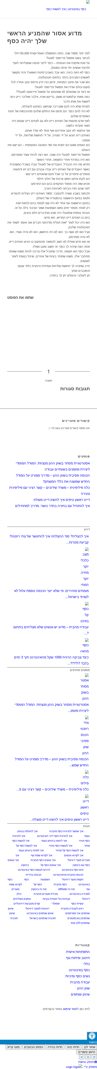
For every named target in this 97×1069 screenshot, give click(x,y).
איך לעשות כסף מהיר (60, 845)
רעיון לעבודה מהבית (72, 908)
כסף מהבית (60, 884)
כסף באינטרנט (79, 969)
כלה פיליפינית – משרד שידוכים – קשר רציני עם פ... (52, 789)
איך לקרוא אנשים (73, 855)
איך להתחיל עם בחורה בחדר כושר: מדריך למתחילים (52, 505)
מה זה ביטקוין (38, 889)
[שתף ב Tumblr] (89, 328)
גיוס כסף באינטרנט (72, 869)
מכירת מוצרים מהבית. (45, 893)
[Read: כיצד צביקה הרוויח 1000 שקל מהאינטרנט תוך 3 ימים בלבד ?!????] (85, 651)
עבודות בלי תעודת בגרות (56, 898)
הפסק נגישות (86, 1062)
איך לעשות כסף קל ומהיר (69, 850)
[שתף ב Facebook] (89, 302)
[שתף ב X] (89, 309)
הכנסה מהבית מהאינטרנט (68, 874)
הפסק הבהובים (33, 1047)
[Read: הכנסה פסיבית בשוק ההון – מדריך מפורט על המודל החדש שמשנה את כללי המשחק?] (85, 752)
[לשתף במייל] (89, 347)
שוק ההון (83, 988)
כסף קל (38, 884)
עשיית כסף (77, 903)
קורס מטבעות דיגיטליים (27, 903)
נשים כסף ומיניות (77, 975)
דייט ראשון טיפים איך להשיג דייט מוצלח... (59, 819)
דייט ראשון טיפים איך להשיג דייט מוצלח (62, 499)
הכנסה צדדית (34, 874)
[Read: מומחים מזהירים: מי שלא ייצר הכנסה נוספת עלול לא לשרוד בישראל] (85, 584)
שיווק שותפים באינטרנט (40, 913)
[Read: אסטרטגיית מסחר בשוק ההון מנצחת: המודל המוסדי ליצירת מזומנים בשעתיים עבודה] (85, 698)
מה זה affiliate (66, 889)
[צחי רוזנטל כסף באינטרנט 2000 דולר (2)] (57, 9)
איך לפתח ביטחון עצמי (31, 850)
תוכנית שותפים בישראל (43, 918)
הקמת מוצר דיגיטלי (72, 879)
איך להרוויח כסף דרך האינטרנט (54, 836)
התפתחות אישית (78, 951)
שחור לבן (89, 1047)
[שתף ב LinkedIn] (89, 322)
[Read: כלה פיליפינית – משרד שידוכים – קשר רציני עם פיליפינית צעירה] (85, 783)
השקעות (45, 879)
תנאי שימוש (70, 1009)
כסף (26, 879)
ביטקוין (25, 865)
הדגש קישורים (86, 1052)
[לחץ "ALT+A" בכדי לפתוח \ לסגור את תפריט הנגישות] (92, 1036)
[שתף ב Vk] (89, 334)
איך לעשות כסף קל (26, 845)
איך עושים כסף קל (51, 865)
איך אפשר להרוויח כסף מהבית (66, 831)
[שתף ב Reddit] (89, 341)
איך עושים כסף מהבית (43, 860)
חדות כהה (73, 1047)
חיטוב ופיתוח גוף (78, 957)
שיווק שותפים (80, 994)
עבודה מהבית (80, 982)
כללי (86, 963)
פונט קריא (13, 1047)
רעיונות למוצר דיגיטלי (37, 908)
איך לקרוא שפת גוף (41, 855)
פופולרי (56, 903)
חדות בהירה (55, 1047)
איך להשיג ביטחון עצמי (54, 840)
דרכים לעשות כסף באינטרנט (34, 869)
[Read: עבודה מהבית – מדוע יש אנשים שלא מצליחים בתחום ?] (85, 620)
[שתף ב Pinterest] (89, 315)
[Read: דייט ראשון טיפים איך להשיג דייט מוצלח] (85, 813)
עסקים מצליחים (22, 898)
